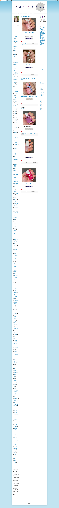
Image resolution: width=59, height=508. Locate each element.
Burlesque (15, 86)
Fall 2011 (15, 165)
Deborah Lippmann (16, 129)
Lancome (15, 256)
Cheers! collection (15, 93)
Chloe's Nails (41, 84)
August (41, 89)
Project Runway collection (15, 337)
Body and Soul (41, 41)
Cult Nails (15, 124)
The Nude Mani (15, 429)
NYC (14, 306)
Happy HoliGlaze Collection (15, 208)
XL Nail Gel (15, 462)
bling (14, 74)
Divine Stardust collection (15, 141)
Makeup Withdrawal (42, 37)
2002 (14, 38)
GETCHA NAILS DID (42, 71)
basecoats (15, 64)
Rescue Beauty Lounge (16, 345)
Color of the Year (15, 108)
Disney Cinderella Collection (15, 139)
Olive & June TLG (23, 108)
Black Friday (15, 72)
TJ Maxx (15, 434)
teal (14, 425)
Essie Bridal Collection (16, 151)
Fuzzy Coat (15, 184)
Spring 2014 (15, 393)
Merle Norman (15, 277)
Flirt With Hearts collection (15, 179)
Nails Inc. (15, 295)
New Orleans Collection (16, 300)
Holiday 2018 (15, 226)
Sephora (15, 370)
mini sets (15, 284)
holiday (14, 219)
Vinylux (14, 451)
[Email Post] (26, 43)
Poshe (14, 330)
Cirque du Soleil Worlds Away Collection (16, 98)
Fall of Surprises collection (15, 172)
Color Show (15, 109)
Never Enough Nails (42, 34)
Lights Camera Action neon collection (16, 258)
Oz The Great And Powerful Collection (16, 315)
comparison (15, 113)
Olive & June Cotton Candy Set (26, 16)
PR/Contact (32, 13)
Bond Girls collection (16, 77)
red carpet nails (15, 343)
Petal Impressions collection (15, 321)
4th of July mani (15, 46)
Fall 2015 (15, 168)
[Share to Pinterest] (23, 134)
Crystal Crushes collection (15, 123)
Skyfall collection (15, 382)
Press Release (15, 334)
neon (14, 298)
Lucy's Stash (41, 36)
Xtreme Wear (15, 463)
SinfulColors (15, 380)
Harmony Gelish (15, 211)
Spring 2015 (15, 394)
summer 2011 (15, 407)
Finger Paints (15, 178)
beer (14, 67)
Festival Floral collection (16, 174)
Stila (14, 402)
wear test (15, 454)
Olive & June (30, 43)
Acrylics (14, 50)
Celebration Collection (16, 91)
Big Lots (14, 70)
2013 (14, 43)
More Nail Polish (42, 38)
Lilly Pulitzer (15, 259)
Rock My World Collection (15, 351)
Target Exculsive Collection (15, 424)
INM (14, 243)
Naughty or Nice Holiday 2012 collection (16, 296)
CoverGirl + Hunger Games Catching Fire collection (16, 120)
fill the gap (15, 177)
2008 (40, 110)
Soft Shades (15, 384)
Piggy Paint (15, 322)
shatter (14, 376)
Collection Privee (15, 104)
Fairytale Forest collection (15, 164)
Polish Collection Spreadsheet (22, 13)
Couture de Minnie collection (15, 117)
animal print (15, 54)
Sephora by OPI (15, 372)
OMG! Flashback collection (15, 310)
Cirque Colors (15, 97)
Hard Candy (15, 210)
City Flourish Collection (16, 99)
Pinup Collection (15, 324)
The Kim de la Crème (42, 39)
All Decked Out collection (15, 52)
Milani (14, 282)
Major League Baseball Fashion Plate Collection (16, 268)
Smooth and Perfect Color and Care (16, 383)
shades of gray (15, 374)
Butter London (15, 88)
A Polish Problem (42, 83)
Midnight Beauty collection (15, 281)
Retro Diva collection (16, 347)
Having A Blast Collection (15, 215)
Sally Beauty (15, 359)
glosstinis (15, 196)
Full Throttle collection (16, 183)
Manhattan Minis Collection (15, 270)
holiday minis (15, 230)
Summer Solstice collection (15, 417)
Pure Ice (15, 338)
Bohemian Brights (15, 76)
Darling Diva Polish (16, 128)
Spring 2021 (15, 396)
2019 (40, 101)
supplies (15, 420)
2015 (40, 104)
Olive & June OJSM (24, 47)
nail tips (14, 294)
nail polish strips (15, 292)
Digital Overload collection (15, 134)
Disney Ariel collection (16, 137)
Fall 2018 (15, 170)
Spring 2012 (15, 392)
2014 (40, 105)
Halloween (15, 204)
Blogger (30, 503)
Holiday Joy (15, 229)
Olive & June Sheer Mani (25, 137)
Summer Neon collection (16, 414)
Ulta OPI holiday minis (16, 445)
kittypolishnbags (42, 32)
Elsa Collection (15, 147)
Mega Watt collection (16, 275)
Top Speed (15, 437)
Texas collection (15, 426)
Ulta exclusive (15, 444)
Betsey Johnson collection (15, 68)
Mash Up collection (16, 273)
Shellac (14, 378)
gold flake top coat (15, 199)
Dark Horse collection (16, 127)
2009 (40, 109)
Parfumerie (15, 318)
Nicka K (14, 301)
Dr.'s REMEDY (15, 142)
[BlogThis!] (32, 43)
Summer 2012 (15, 408)
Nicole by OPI (15, 303)
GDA (14, 186)
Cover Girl (15, 118)
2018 (40, 102)
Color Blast (15, 105)
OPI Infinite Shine (15, 313)
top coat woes (15, 436)
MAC (14, 267)
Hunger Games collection (15, 237)
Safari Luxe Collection (16, 358)
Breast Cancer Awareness (15, 82)
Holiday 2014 (15, 224)
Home (13, 13)
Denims (14, 130)
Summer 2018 (15, 412)
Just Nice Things (42, 29)
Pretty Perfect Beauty (42, 40)
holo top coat (15, 233)
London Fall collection (16, 264)
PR (14, 332)
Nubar (14, 305)
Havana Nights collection (15, 214)
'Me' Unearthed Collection (15, 35)
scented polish (15, 367)
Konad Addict (41, 42)
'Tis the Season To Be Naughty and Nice (16, 36)
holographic (15, 234)
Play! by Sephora (15, 325)
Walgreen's (15, 452)
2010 (40, 108)
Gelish (14, 188)
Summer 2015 (15, 410)
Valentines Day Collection (15, 448)
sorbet (14, 386)
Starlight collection (15, 400)
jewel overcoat (15, 249)
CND (14, 100)
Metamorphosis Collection (15, 279)
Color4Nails (15, 111)
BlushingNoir (41, 35)
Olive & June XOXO (24, 165)
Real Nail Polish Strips (16, 341)
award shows (15, 61)
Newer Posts (22, 193)
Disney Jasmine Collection (15, 140)
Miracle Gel (15, 285)
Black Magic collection (16, 73)
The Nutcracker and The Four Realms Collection (16, 430)
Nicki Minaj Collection (16, 302)
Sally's (14, 364)
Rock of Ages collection (16, 352)
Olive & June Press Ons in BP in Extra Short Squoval (29, 96)
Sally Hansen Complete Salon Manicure (16, 362)
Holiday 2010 (15, 221)
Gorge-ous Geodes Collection (16, 201)
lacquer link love (15, 255)
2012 (14, 42)
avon (14, 60)
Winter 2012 (15, 458)
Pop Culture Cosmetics (16, 328)
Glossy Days (15, 197)
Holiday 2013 (15, 223)
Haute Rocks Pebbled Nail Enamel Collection (16, 212)
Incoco (14, 240)
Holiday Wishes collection (15, 231)
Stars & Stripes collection (16, 401)
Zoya (14, 464)
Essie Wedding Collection (15, 154)
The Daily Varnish (42, 43)
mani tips (15, 271)
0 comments (22, 44)
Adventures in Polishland (42, 27)
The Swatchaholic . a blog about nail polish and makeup (42, 76)
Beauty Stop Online (16, 66)
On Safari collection (16, 311)
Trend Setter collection (16, 440)
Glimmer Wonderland (16, 193)
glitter (14, 194)
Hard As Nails (15, 209)
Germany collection (16, 190)
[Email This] (31, 43)
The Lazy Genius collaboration (33, 133)
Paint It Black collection (16, 316)
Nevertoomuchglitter (42, 28)
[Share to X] (32, 43)
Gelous (14, 189)
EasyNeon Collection (16, 144)
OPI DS (14, 312)
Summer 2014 (15, 409)
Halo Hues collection (16, 207)
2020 (40, 100)
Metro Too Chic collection (15, 280)
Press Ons (15, 333)
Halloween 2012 (15, 205)
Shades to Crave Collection (15, 375)
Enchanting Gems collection (15, 150)
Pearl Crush (15, 320)
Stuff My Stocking (15, 405)
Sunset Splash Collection (15, 419)
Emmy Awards (15, 148)
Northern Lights (15, 304)
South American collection (15, 387)
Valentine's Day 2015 (16, 447)
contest (14, 115)
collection (15, 103)
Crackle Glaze (15, 122)
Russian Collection (15, 357)
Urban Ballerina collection (15, 446)
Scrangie (15, 368)
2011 (14, 40)
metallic (14, 278)
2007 (14, 39)
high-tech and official (16, 218)
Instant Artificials (15, 245)
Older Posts (36, 193)
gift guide (15, 191)
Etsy (14, 156)
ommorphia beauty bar (42, 30)
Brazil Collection (15, 79)
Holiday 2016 (15, 225)
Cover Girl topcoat (15, 119)
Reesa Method (15, 344)
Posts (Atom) (24, 194)
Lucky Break (15, 266)
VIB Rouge (15, 449)
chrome (14, 95)
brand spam (15, 78)
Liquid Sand (15, 263)
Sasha (23, 43)
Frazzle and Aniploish (42, 33)
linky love (15, 260)
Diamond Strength (15, 132)
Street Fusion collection (16, 404)
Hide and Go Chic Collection (15, 217)
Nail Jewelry (15, 290)
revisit (14, 349)
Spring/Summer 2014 (16, 398)
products (15, 336)
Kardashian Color (15, 253)
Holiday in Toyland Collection (15, 228)
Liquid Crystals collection (15, 262)
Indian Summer (15, 241)
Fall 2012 (15, 166)
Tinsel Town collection (16, 432)
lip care (14, 261)
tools (14, 435)
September (42, 88)
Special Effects (15, 391)
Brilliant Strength (15, 84)
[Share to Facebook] (33, 43)
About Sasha (16, 13)
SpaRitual (15, 388)
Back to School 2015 (16, 62)
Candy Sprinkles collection (15, 89)
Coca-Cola (15, 101)
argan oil (15, 56)
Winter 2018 (15, 460)
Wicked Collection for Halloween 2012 (16, 456)
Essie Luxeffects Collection (15, 153)
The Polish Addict (42, 31)
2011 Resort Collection (16, 41)
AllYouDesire (41, 72)
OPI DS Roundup (28, 13)
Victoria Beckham (15, 450)
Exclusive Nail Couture (16, 158)
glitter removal (15, 195)
